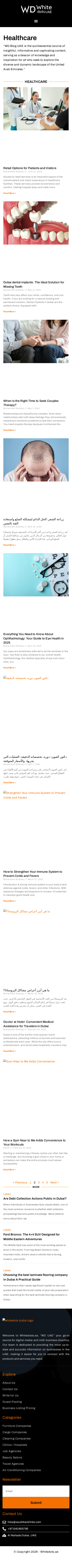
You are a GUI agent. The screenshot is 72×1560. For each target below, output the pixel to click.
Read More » (9, 193)
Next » (54, 1182)
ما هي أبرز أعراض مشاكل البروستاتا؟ (26, 990)
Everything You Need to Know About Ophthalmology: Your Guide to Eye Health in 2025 (33, 638)
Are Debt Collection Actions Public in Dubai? (35, 1198)
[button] (36, 21)
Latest (7, 1194)
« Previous (20, 1182)
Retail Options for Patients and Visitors (29, 168)
